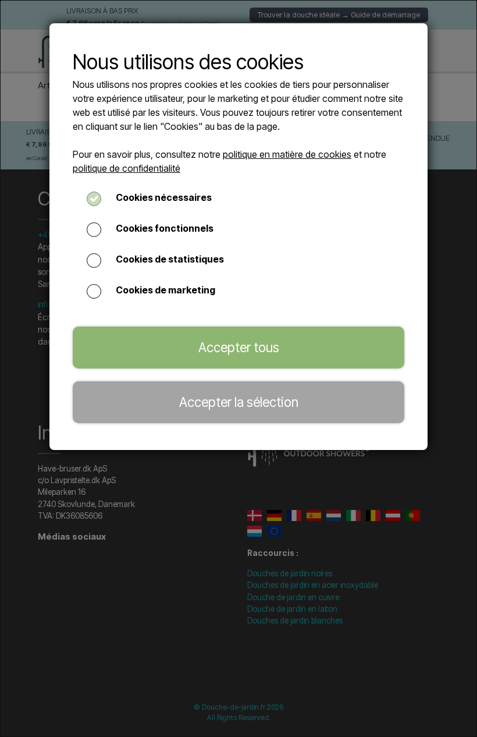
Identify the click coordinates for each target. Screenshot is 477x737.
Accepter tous (238, 347)
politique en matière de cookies (287, 154)
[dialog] (238, 368)
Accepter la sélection (238, 402)
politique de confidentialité (126, 168)
